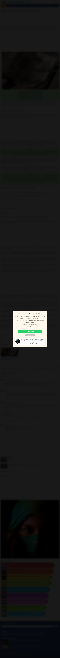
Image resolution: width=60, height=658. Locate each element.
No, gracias (30, 335)
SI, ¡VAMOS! (31, 331)
